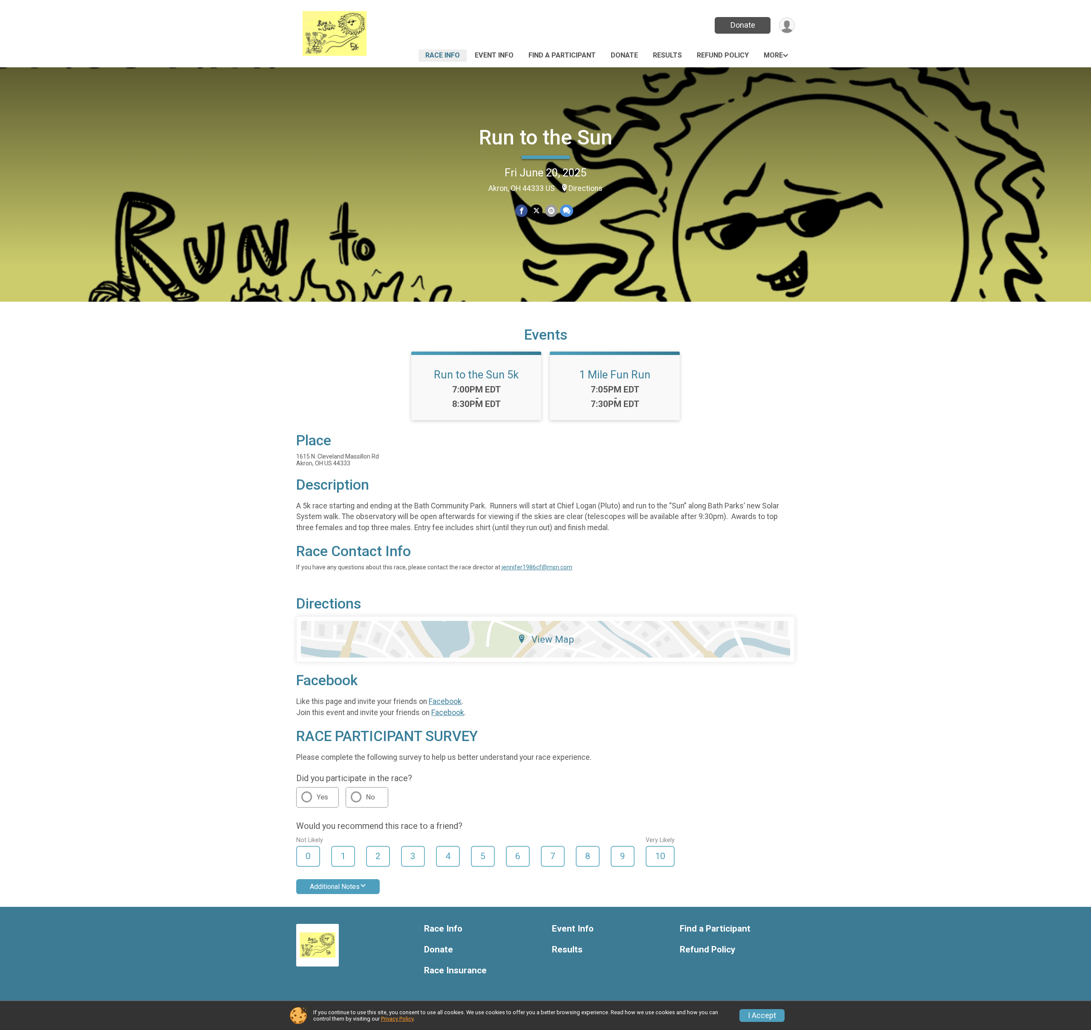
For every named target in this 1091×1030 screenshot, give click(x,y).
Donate (742, 24)
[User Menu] (787, 25)
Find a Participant (562, 55)
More (773, 55)
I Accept (762, 1015)
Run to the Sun (545, 137)
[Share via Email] (551, 211)
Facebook (445, 701)
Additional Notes (335, 887)
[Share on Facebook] (521, 211)
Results (667, 55)
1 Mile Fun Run (614, 374)
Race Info (442, 55)
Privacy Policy (397, 1019)
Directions (586, 188)
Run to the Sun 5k (476, 374)
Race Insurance (455, 970)
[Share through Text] (566, 211)
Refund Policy (723, 55)
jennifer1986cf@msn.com (537, 567)
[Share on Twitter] (536, 211)
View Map (552, 639)
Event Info (494, 55)
